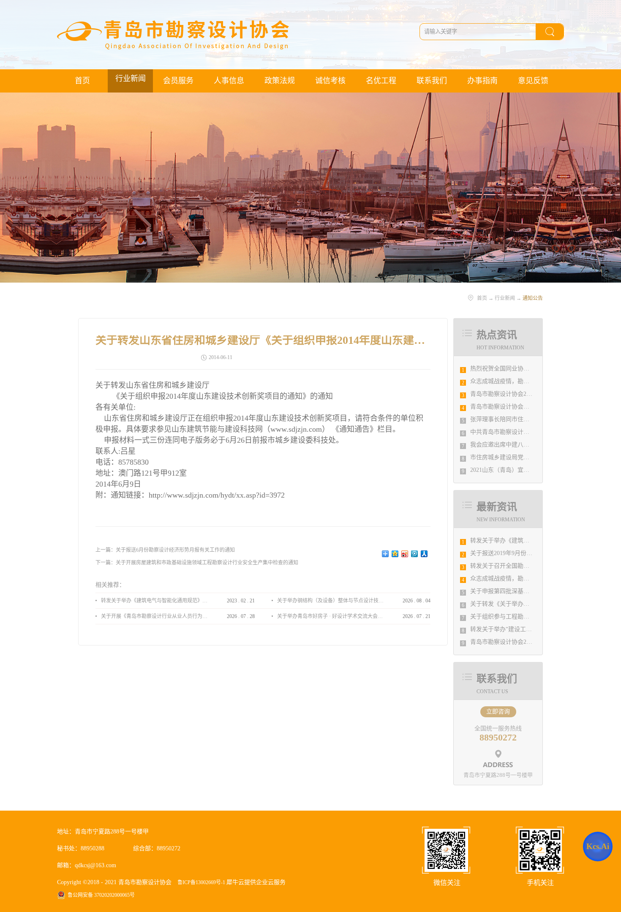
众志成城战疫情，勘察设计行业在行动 (520, 381)
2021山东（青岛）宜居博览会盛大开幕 (520, 470)
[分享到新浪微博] (405, 553)
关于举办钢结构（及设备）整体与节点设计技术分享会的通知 (330, 601)
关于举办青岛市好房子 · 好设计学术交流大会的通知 (330, 616)
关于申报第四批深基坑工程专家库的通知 (523, 591)
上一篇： (165, 550)
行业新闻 (505, 298)
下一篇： (196, 563)
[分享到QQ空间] (395, 553)
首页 (82, 80)
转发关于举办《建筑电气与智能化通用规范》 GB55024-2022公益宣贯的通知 (154, 601)
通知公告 (533, 298)
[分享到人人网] (424, 553)
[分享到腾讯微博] (414, 553)
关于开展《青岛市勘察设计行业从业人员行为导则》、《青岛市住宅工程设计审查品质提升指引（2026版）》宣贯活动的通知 (154, 616)
